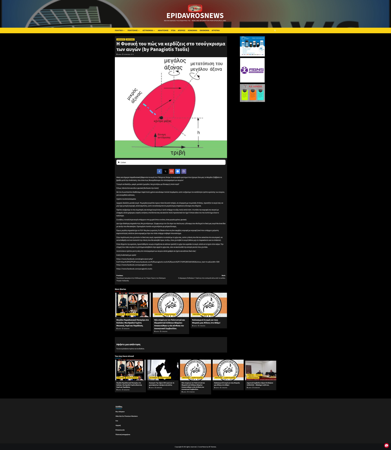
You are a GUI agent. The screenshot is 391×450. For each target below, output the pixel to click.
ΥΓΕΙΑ (173, 30)
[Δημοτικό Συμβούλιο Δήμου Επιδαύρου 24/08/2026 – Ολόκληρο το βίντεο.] (260, 370)
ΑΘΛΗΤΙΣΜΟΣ (163, 30)
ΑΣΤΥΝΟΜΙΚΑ (148, 30)
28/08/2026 (126, 329)
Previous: (141, 278)
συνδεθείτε (140, 349)
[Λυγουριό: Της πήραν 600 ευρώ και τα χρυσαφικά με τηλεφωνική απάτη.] (162, 370)
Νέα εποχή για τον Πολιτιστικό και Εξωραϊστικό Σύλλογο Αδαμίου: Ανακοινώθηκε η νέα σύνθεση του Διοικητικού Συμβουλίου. (169, 324)
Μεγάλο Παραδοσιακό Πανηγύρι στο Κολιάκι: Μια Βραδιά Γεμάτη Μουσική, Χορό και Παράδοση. (132, 323)
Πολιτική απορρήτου (123, 434)
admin (119, 54)
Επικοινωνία (120, 430)
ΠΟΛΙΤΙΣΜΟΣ (133, 30)
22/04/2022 (127, 54)
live (117, 421)
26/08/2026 (257, 388)
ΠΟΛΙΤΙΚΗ (119, 30)
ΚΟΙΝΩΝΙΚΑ (192, 30)
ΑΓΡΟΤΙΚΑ (216, 30)
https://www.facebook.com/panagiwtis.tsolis (134, 265)
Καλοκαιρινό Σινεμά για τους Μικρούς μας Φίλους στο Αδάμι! (206, 321)
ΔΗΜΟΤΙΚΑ (251, 375)
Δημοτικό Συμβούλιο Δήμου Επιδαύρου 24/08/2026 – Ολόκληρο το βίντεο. (260, 384)
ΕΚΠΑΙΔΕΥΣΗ (120, 39)
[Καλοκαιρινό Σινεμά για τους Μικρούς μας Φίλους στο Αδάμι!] (209, 305)
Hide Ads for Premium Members (127, 416)
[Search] (275, 30)
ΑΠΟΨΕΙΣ (181, 30)
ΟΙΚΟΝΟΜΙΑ (204, 30)
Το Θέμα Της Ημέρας (132, 314)
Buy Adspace (120, 411)
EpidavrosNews (195, 15)
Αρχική (118, 425)
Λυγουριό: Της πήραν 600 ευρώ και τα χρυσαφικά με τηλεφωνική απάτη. (161, 384)
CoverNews (202, 447)
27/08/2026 (164, 331)
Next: (202, 276)
